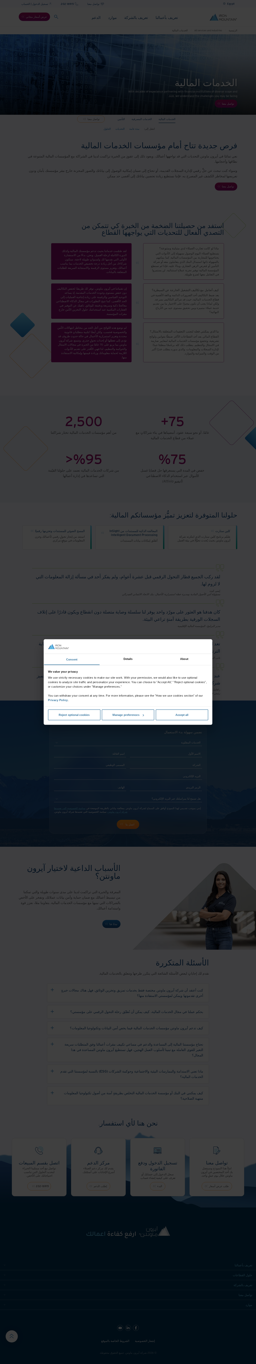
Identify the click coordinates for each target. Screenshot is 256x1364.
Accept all (182, 714)
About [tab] (184, 658)
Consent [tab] (71, 659)
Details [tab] (128, 658)
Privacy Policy (58, 699)
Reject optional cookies (74, 714)
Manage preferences (125, 714)
